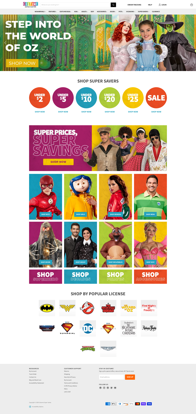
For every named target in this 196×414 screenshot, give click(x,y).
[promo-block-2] (80, 277)
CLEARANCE (156, 11)
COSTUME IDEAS (65, 11)
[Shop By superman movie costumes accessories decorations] (108, 328)
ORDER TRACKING (134, 4)
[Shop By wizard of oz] (128, 308)
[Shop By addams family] (149, 328)
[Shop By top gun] (108, 349)
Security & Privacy (70, 377)
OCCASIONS (130, 11)
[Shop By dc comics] (88, 328)
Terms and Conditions (71, 383)
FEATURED (52, 11)
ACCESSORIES (101, 11)
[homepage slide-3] (98, 43)
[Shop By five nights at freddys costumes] (149, 308)
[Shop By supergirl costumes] (67, 328)
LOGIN (163, 4)
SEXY (92, 11)
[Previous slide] (6, 43)
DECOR (112, 11)
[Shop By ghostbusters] (88, 308)
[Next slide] (190, 43)
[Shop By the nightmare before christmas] (128, 328)
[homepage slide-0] (98, 148)
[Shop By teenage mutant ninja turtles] (88, 349)
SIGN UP (130, 377)
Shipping (67, 374)
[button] (30, 407)
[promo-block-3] (115, 277)
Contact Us (32, 377)
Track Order (32, 374)
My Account (32, 371)
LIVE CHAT (67, 392)
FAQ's (66, 389)
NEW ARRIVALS (40, 11)
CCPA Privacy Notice (70, 386)
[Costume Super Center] (30, 5)
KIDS (76, 11)
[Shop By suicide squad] (108, 308)
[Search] (113, 4)
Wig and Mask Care (35, 380)
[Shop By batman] (47, 308)
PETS (120, 11)
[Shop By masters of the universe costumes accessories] (47, 328)
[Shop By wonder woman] (67, 308)
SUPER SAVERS (143, 11)
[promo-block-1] (45, 277)
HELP (150, 4)
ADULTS (84, 11)
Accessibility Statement (36, 383)
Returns (66, 371)
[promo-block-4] (150, 277)
